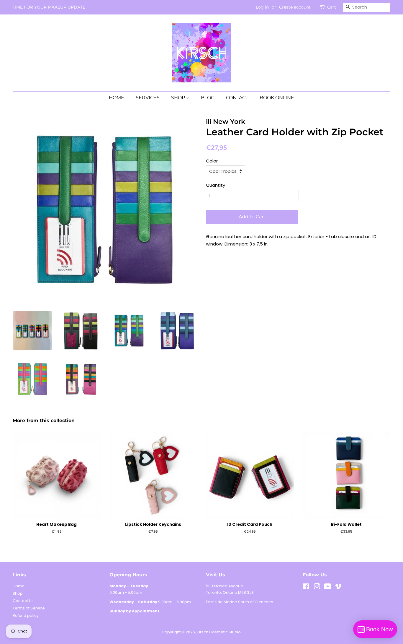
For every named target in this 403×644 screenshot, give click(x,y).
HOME (116, 97)
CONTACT (237, 97)
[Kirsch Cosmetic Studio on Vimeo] (338, 587)
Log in (262, 7)
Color (212, 161)
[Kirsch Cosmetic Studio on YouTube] (327, 587)
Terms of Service (29, 608)
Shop (18, 593)
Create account (295, 7)
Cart (331, 7)
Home (18, 585)
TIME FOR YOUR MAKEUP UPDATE (49, 7)
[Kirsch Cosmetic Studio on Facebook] (306, 587)
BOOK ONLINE (277, 97)
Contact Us (23, 600)
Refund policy (26, 615)
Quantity (215, 185)
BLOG (207, 97)
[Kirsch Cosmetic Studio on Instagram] (317, 587)
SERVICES (148, 97)
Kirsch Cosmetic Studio (219, 632)
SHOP (178, 97)
